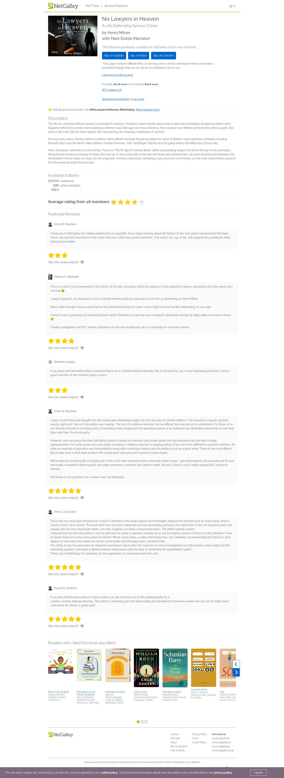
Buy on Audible (114, 55)
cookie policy (109, 772)
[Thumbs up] (82, 262)
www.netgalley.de (221, 742)
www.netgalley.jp (221, 746)
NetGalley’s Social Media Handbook (86, 693)
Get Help (175, 738)
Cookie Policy (199, 742)
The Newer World (171, 692)
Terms (195, 738)
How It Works (177, 750)
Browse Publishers (116, 5)
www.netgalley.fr (221, 738)
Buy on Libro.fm (163, 55)
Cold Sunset (140, 692)
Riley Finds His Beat (58, 692)
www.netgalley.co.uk (223, 750)
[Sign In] (232, 6)
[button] (60, 669)
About (173, 742)
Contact (174, 734)
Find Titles (92, 5)
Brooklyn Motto (199, 689)
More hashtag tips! (148, 109)
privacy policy (223, 772)
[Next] (236, 672)
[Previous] (236, 664)
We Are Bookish (178, 746)
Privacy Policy (199, 734)
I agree (258, 772)
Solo (222, 692)
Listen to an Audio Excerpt (117, 74)
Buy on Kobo (139, 55)
